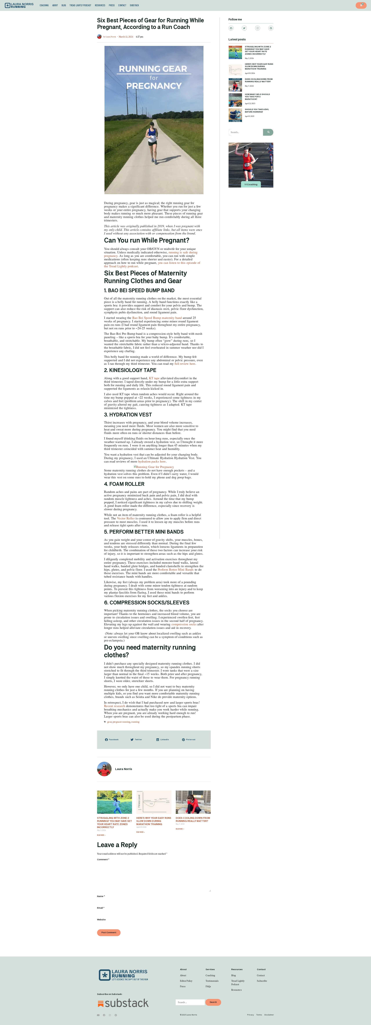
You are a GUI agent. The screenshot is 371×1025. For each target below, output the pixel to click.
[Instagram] (257, 28)
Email (100, 908)
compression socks (184, 624)
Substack (134, 5)
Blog (64, 5)
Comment (103, 860)
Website (101, 920)
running (135, 721)
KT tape (154, 378)
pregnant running (121, 721)
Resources (100, 5)
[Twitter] (244, 28)
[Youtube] (98, 1015)
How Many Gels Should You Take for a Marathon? (257, 97)
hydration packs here (152, 461)
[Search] (268, 132)
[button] (115, 739)
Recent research (114, 706)
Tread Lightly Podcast (80, 5)
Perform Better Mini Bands (176, 569)
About (55, 5)
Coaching (44, 5)
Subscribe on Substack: (109, 994)
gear (109, 721)
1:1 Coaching (250, 185)
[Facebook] (231, 28)
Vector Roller (126, 518)
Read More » (101, 835)
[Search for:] (190, 1002)
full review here (184, 363)
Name (101, 896)
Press (112, 5)
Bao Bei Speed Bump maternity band (157, 318)
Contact (122, 5)
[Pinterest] (270, 28)
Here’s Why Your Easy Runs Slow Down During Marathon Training (153, 821)
